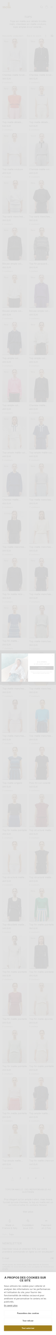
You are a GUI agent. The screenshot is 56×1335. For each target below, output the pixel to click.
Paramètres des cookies (28, 1313)
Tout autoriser (28, 1328)
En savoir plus (11, 1305)
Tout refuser (28, 1321)
